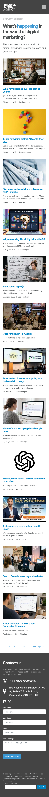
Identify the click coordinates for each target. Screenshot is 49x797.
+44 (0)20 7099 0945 (23, 680)
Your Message (8, 739)
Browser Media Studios (23, 687)
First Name (7, 708)
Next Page (38, 647)
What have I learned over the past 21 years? (21, 90)
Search (41, 787)
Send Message (12, 756)
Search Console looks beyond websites (23, 576)
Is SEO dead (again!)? (13, 286)
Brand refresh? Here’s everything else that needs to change (22, 380)
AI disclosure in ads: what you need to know (22, 527)
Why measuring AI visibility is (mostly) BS (24, 239)
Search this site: (11, 783)
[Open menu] (44, 7)
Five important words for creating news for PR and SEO (23, 190)
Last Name (7, 718)
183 (24, 647)
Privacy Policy (8, 779)
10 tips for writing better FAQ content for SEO (23, 140)
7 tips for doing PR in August (17, 333)
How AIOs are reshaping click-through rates (22, 430)
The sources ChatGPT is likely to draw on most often (24, 480)
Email (5, 728)
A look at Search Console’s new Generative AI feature (19, 625)
